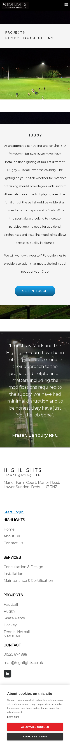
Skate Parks (14, 618)
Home (9, 529)
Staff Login (14, 512)
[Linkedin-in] (7, 674)
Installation (13, 574)
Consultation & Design (23, 567)
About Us (12, 536)
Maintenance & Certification (28, 580)
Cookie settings (35, 736)
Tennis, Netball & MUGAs (17, 634)
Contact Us (13, 543)
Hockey (10, 625)
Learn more (13, 716)
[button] (66, 4)
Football (11, 604)
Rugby (9, 611)
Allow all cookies (35, 727)
